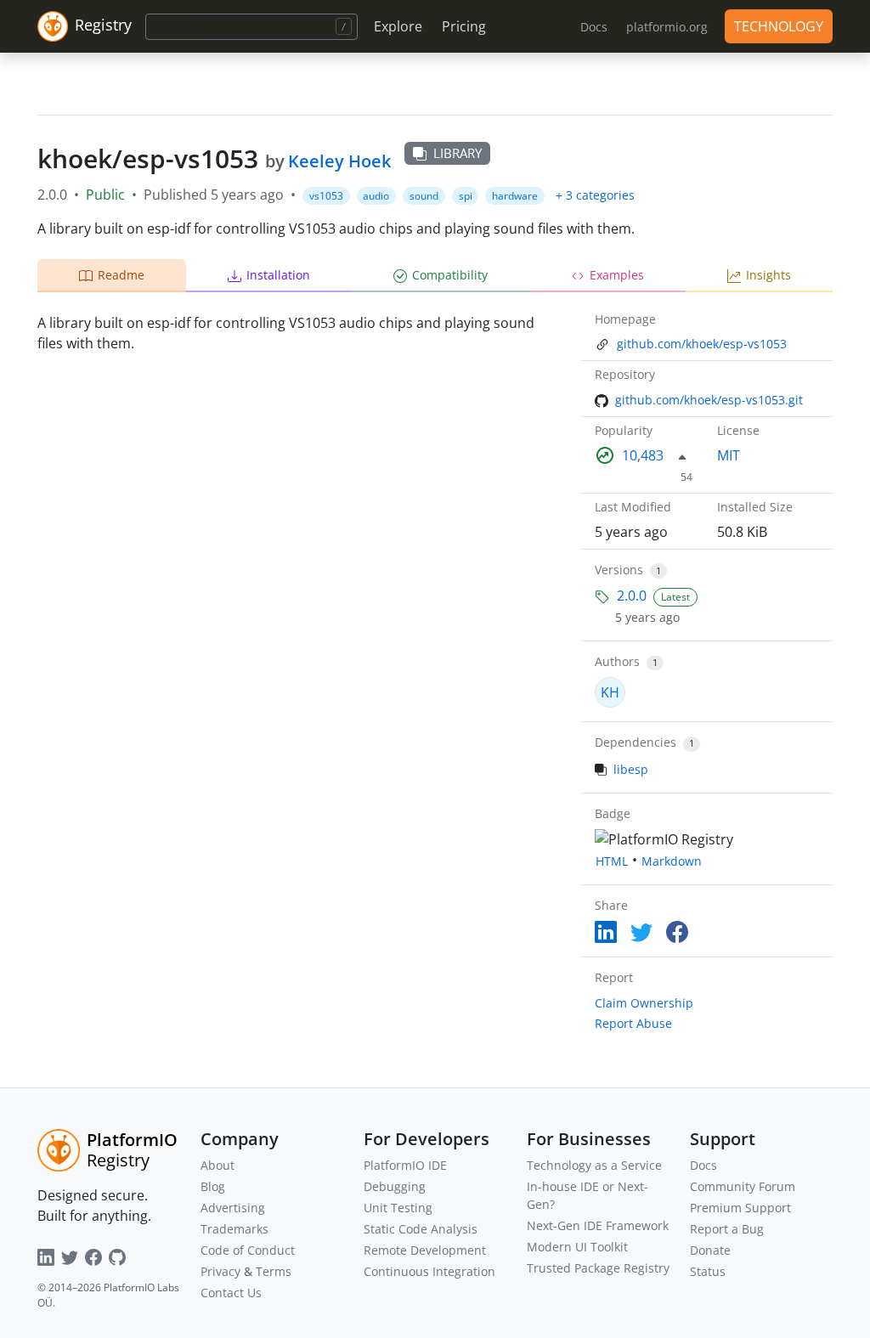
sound (424, 196)
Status (708, 1271)
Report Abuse (633, 1023)
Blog (213, 1186)
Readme (121, 275)
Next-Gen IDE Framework (598, 1225)
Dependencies (635, 742)
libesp (630, 769)
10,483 (643, 455)
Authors (617, 661)
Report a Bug (727, 1229)
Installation (278, 275)
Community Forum (742, 1186)
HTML (612, 861)
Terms (273, 1271)
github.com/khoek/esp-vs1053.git (709, 400)
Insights (768, 275)
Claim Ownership (644, 1003)
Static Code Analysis (420, 1229)
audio (376, 196)
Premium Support (740, 1208)
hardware (515, 196)
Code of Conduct (248, 1250)
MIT (728, 455)
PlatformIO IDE (405, 1165)
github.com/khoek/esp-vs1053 (702, 344)
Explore (398, 26)
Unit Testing (398, 1208)
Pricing (464, 26)
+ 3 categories (595, 195)
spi (465, 196)
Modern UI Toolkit (577, 1247)
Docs (703, 1165)
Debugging (395, 1186)
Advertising (233, 1208)
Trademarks (234, 1229)
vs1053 (326, 196)
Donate (710, 1250)
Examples (617, 275)
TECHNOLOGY (778, 26)
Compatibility (450, 275)
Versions (619, 570)
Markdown (671, 861)
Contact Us (231, 1292)
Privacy (220, 1271)
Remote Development (425, 1250)
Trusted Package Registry (598, 1268)
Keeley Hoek (339, 161)
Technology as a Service (594, 1165)
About (217, 1165)
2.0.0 (632, 595)
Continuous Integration (429, 1271)
